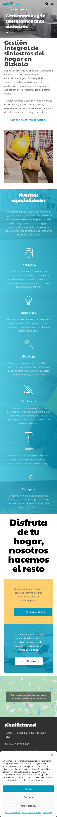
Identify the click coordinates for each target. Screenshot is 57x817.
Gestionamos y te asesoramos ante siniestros (25, 20)
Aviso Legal (47, 812)
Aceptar (28, 789)
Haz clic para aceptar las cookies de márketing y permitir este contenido (28, 697)
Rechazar (28, 797)
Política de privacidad (31, 812)
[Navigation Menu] (52, 3)
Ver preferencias (28, 805)
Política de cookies (13, 812)
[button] (52, 755)
